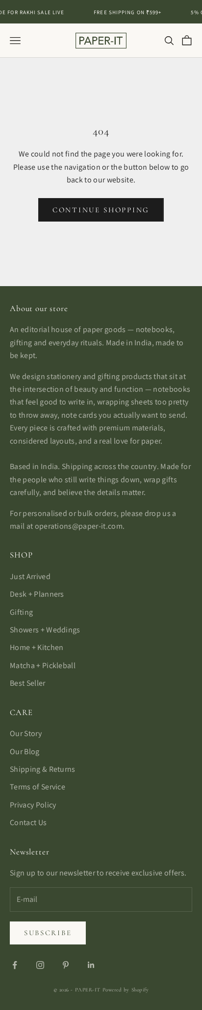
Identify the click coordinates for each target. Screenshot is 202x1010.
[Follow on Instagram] (40, 965)
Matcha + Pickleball (43, 665)
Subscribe (48, 932)
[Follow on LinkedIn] (91, 965)
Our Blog (25, 751)
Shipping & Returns (43, 769)
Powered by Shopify (125, 990)
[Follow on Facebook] (15, 965)
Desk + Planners (37, 594)
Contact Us (28, 822)
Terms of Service (37, 787)
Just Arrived (30, 576)
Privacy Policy (33, 805)
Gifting (21, 612)
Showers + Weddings (45, 630)
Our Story (26, 733)
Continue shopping (101, 209)
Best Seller (28, 683)
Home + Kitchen (36, 647)
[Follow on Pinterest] (66, 965)
